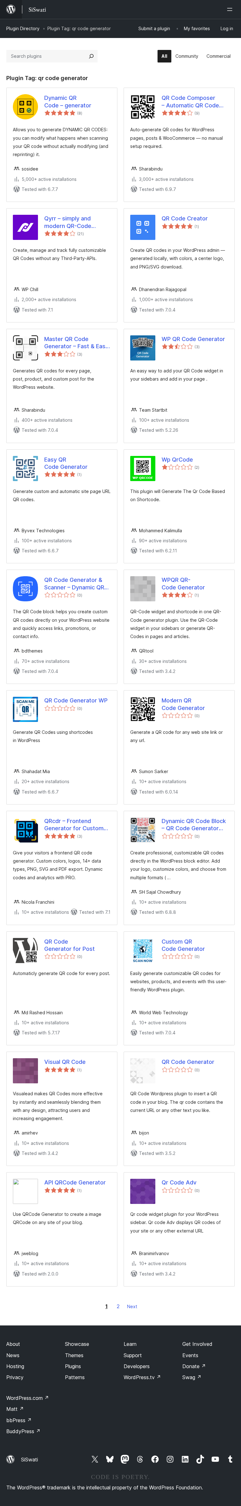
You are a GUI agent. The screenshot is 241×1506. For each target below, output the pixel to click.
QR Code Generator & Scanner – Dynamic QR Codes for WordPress (74, 584)
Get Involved (197, 1344)
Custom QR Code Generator (183, 945)
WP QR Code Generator (193, 339)
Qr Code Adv (179, 1182)
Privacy (15, 1377)
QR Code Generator (188, 1062)
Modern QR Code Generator (183, 704)
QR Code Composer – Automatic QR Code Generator (190, 102)
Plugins (73, 1366)
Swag (191, 1377)
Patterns (75, 1377)
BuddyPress (23, 1431)
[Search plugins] (91, 56)
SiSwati (29, 1459)
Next (132, 1306)
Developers (137, 1366)
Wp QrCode (177, 459)
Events (190, 1355)
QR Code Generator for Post (69, 945)
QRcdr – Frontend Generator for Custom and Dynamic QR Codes (75, 825)
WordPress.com (27, 1398)
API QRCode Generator (75, 1182)
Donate (194, 1366)
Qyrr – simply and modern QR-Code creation (67, 222)
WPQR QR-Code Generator (183, 583)
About (13, 1344)
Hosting (15, 1366)
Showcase (77, 1344)
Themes (74, 1355)
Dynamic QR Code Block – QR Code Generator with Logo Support (194, 825)
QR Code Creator (185, 218)
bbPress (19, 1420)
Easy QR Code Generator (66, 463)
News (12, 1355)
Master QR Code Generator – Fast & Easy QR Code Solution (76, 343)
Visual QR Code (65, 1062)
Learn (130, 1344)
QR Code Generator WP (76, 700)
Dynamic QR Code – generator (67, 101)
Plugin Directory (23, 28)
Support (133, 1355)
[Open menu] (231, 9)
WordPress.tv (142, 1377)
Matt (15, 1409)
